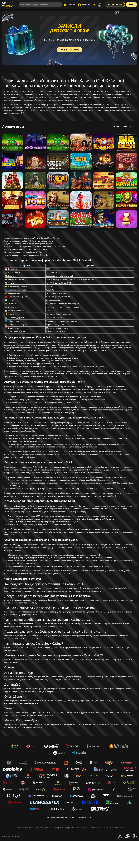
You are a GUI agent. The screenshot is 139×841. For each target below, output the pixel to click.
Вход (131, 4)
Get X (7, 4)
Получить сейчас (69, 49)
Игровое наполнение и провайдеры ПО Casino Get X (26, 252)
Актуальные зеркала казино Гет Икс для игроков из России (29, 244)
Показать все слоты (124, 126)
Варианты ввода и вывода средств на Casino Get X (25, 249)
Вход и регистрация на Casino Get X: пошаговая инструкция (29, 241)
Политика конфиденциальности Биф (60, 817)
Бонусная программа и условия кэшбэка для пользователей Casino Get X (35, 246)
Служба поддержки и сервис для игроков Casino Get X (27, 255)
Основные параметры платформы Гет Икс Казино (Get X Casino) (31, 238)
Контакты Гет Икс (85, 817)
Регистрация (115, 4)
